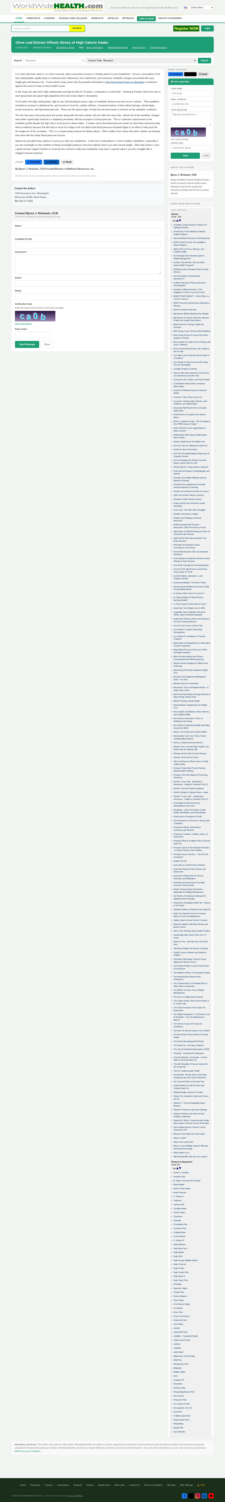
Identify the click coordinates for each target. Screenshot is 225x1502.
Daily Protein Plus (180, 1272)
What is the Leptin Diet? (183, 1142)
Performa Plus (179, 1388)
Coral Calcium (179, 1236)
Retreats (128, 18)
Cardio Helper (179, 1212)
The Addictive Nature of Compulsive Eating (191, 973)
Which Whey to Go (181, 1153)
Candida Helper (180, 1208)
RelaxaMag (178, 1424)
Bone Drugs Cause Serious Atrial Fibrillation (191, 331)
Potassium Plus (180, 1400)
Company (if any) (23, 239)
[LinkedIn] (204, 1495)
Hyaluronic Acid (180, 1320)
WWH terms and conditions (27, 1451)
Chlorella (177, 1220)
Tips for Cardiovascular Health (186, 1071)
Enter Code (177, 143)
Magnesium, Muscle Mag (184, 1356)
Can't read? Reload (23, 324)
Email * (18, 278)
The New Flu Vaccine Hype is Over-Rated (191, 1031)
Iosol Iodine (178, 1324)
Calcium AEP (178, 1204)
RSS (203, 1485)
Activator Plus (179, 1177)
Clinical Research (158, 47)
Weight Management (118, 47)
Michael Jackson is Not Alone (185, 683)
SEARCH (77, 28)
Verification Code (23, 304)
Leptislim (177, 1348)
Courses (49, 18)
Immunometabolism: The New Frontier (189, 583)
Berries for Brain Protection (185, 310)
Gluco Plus (178, 1312)
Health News (104, 1485)
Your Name (176, 89)
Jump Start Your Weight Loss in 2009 (189, 608)
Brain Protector (179, 1192)
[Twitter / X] (191, 1495)
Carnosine (177, 1216)
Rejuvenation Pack (181, 1420)
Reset (47, 344)
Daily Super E (179, 1276)
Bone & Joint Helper (181, 1188)
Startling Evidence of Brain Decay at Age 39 (191, 909)
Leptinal (176, 1344)
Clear (206, 155)
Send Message (27, 344)
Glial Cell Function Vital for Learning (188, 495)
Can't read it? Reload (179, 139)
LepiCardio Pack (180, 1332)
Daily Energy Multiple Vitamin (185, 1260)
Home (19, 18)
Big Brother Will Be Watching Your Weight (190, 314)
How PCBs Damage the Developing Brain (191, 565)
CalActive (177, 1200)
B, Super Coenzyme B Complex (187, 1181)
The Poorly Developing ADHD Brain (188, 1041)
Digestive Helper (180, 1288)
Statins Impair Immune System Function (190, 920)
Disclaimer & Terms (65, 47)
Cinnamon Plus (179, 1228)
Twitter (192, 74)
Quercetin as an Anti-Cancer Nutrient (189, 865)
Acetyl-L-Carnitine (181, 1172)
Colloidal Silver (179, 1232)
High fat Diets (138, 47)
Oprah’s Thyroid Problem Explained (188, 788)
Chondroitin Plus (180, 1224)
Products (97, 18)
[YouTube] (211, 1495)
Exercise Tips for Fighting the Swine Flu (190, 446)
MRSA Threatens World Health (186, 701)
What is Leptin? (180, 1138)
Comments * (21, 252)
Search (204, 60)
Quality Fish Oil (180, 861)
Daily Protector (179, 1264)
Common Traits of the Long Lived (187, 397)
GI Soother (178, 1308)
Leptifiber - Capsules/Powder (185, 1336)
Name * (18, 226)
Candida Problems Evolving (185, 369)
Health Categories (170, 18)
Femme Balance (180, 1296)
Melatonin (177, 1368)
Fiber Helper (178, 1300)
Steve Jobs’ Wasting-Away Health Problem (191, 931)
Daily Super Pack (180, 1280)
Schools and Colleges (73, 18)
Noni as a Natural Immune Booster (188, 743)
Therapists (33, 18)
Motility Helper (179, 1372)
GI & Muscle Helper (181, 1304)
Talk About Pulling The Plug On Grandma (190, 948)
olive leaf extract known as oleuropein (125, 82)
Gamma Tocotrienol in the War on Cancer (191, 491)
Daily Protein (178, 1268)
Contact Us (134, 1485)
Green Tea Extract (181, 1316)
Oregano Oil (178, 1380)
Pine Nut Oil (178, 1396)
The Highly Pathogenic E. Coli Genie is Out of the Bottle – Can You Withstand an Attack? (191, 1017)
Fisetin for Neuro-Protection (185, 449)
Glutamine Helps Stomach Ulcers (187, 499)
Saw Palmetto (179, 1432)
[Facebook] (184, 1495)
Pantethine (177, 1384)
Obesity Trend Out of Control (185, 757)
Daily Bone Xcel (180, 1248)
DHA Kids (177, 1284)
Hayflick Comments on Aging (185, 514)
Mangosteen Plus (180, 1364)
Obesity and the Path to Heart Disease (189, 753)
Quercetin (177, 1412)
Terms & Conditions (153, 1485)
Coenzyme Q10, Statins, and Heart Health (191, 379)
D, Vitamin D (178, 1240)
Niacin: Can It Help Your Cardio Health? (190, 732)
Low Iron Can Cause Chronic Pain (187, 626)
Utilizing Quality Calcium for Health (188, 1092)
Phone (18, 291)
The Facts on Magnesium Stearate (188, 997)
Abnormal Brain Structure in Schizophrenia (191, 238)
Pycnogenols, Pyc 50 (182, 1408)
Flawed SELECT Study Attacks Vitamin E (190, 467)
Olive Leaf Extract (94, 47)
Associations (63, 1485)
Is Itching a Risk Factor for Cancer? (188, 593)
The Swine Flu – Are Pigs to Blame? (188, 1045)
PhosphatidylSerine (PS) (183, 1392)
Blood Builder (179, 1184)
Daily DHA (177, 1256)
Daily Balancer (179, 1244)
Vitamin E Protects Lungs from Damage (190, 1110)
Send (185, 155)
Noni (175, 1376)
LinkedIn (53, 162)
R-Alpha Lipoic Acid (181, 1416)
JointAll (176, 1328)
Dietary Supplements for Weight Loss (189, 441)
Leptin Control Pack (181, 1340)
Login (207, 28)
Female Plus (178, 1292)
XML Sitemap (186, 1485)
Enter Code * (21, 329)
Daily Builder (178, 1252)
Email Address (179, 99)
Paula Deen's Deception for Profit (187, 816)
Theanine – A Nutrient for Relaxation (188, 1053)
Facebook (35, 162)
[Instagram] (197, 1495)
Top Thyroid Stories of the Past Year (188, 1081)
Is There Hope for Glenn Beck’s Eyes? (190, 604)
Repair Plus (178, 1428)
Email (68, 162)
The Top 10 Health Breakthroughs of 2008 (191, 1049)
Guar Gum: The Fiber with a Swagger (189, 510)
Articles (113, 18)
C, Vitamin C (178, 1196)
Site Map (171, 1485)
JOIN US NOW (146, 19)
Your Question (179, 110)
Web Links (120, 1485)
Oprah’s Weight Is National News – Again (190, 792)
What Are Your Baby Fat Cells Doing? (189, 1134)
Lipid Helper (178, 1352)
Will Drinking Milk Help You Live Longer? (190, 1156)
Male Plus (177, 1360)
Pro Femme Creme (181, 1404)
